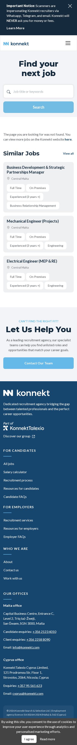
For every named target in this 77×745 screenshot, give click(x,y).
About (8, 562)
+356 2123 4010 (44, 632)
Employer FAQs (14, 537)
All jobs (8, 464)
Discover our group (17, 436)
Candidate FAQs (15, 497)
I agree (29, 739)
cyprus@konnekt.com (28, 693)
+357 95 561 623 (30, 686)
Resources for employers (20, 528)
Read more (47, 739)
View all (68, 153)
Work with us (12, 578)
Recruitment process (18, 480)
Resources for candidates (21, 488)
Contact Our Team (38, 363)
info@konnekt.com (26, 647)
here (68, 139)
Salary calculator (15, 472)
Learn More (15, 28)
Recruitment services (18, 520)
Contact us (11, 570)
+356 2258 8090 (38, 639)
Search (38, 107)
